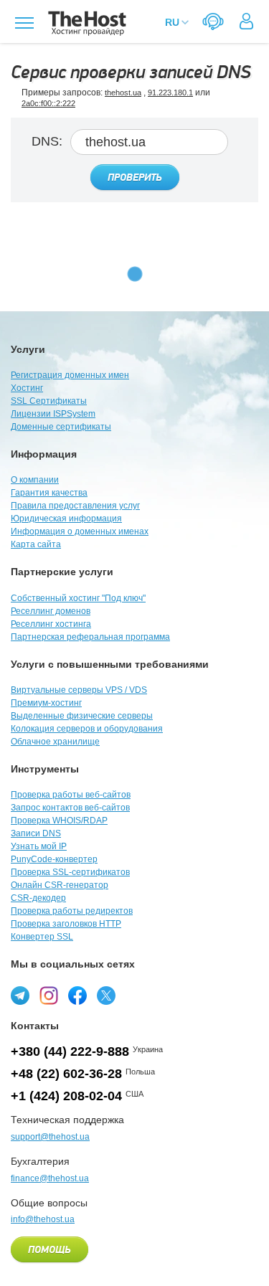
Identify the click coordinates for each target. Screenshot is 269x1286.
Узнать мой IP (39, 846)
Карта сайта (36, 544)
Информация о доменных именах (79, 531)
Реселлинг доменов (50, 611)
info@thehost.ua (43, 1219)
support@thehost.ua (50, 1137)
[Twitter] (106, 995)
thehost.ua (123, 92)
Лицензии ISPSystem (53, 414)
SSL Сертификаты (49, 401)
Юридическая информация (66, 519)
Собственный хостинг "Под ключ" (78, 598)
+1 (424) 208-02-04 (66, 1096)
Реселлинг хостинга (51, 624)
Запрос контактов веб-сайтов (70, 808)
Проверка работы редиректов (72, 911)
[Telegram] (20, 995)
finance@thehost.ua (50, 1178)
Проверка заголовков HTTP (66, 924)
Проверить (135, 177)
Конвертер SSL (42, 937)
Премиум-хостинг (46, 703)
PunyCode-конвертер (54, 859)
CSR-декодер (38, 898)
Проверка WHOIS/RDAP (59, 820)
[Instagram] (48, 995)
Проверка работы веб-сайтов (71, 795)
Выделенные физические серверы (82, 716)
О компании (35, 480)
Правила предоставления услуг (75, 506)
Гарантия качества (49, 493)
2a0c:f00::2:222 (48, 103)
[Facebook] (77, 995)
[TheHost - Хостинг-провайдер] (85, 23)
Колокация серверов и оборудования (87, 729)
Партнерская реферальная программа (90, 637)
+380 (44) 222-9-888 (70, 1051)
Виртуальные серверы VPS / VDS (79, 690)
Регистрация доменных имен (70, 375)
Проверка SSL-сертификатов (70, 872)
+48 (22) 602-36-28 (66, 1074)
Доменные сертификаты (61, 427)
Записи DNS (36, 833)
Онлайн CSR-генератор (59, 885)
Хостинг (27, 388)
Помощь (49, 1250)
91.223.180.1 (170, 92)
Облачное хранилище (55, 742)
